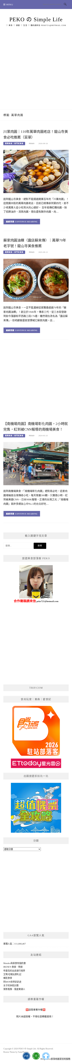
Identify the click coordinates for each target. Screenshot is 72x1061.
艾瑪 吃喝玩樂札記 (12, 974)
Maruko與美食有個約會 (14, 963)
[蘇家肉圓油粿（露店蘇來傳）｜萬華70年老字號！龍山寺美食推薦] (36, 280)
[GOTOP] (45, 1056)
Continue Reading (26, 222)
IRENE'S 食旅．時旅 (13, 967)
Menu (9, 4)
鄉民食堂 (7, 978)
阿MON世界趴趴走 (12, 982)
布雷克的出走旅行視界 (14, 970)
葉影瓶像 (7, 989)
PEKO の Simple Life (36, 19)
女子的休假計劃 (11, 985)
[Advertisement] (36, 72)
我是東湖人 (19, 989)
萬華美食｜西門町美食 (14, 143)
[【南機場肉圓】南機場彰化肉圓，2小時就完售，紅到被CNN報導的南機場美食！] (36, 463)
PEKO (31, 143)
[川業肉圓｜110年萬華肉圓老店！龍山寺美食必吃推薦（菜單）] (36, 171)
